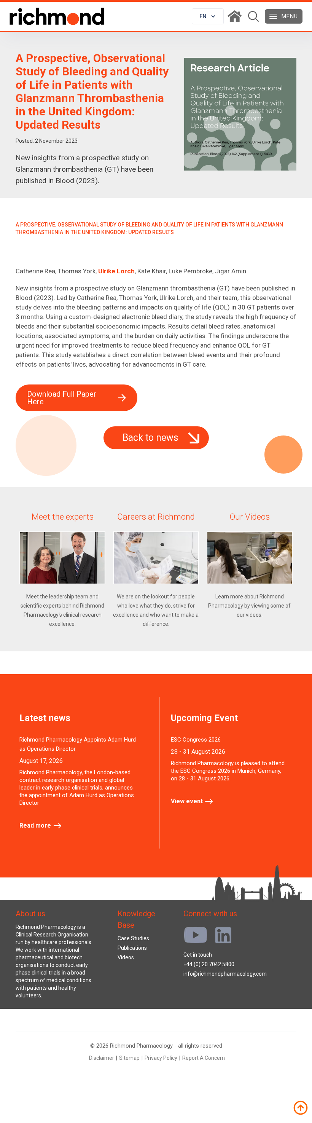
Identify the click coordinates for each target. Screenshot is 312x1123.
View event (187, 801)
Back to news (150, 437)
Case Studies (133, 938)
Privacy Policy (161, 1058)
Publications (132, 948)
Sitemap (129, 1058)
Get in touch (197, 955)
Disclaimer (101, 1058)
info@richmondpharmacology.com (225, 974)
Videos (126, 957)
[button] (208, 16)
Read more (35, 825)
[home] (57, 16)
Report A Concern (203, 1058)
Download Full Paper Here (61, 397)
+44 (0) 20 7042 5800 (208, 964)
